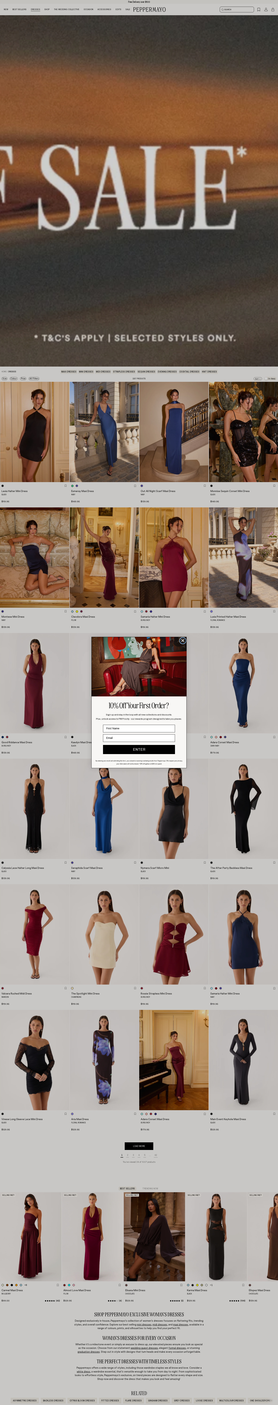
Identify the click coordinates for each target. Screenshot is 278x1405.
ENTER (139, 749)
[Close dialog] (183, 641)
